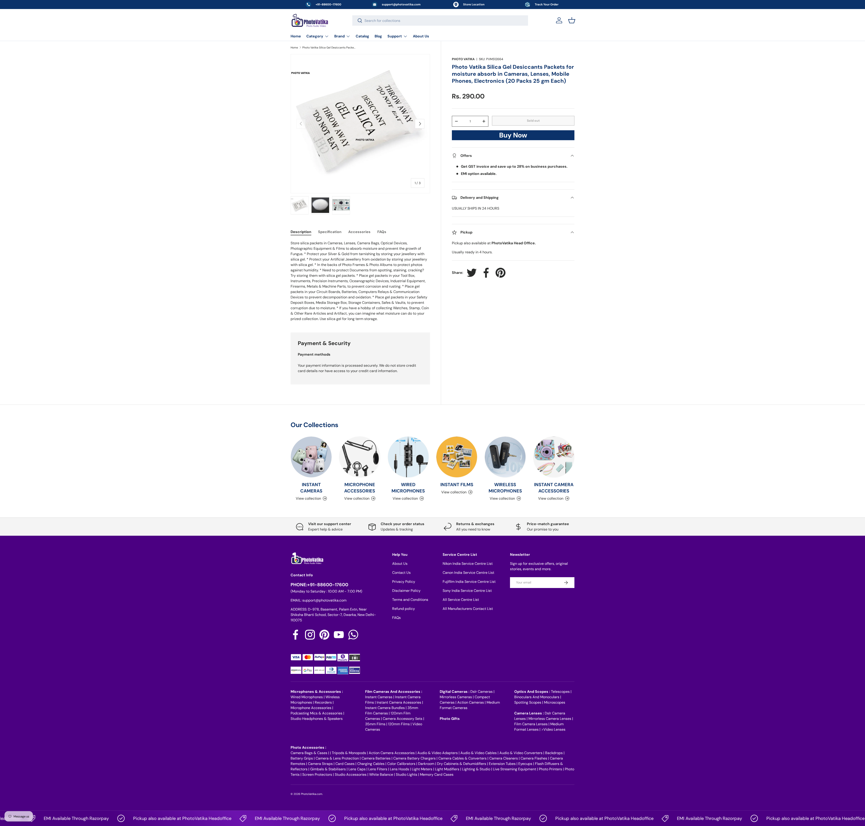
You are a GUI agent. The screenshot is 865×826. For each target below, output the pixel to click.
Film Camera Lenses (531, 724)
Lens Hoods (399, 769)
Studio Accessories (350, 774)
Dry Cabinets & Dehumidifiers (461, 763)
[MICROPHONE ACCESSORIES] (359, 457)
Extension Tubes (502, 763)
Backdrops (554, 752)
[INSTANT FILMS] (456, 457)
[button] (572, 20)
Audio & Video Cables (478, 752)
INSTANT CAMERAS (311, 488)
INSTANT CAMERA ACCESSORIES (554, 488)
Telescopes (560, 691)
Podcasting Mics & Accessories (316, 713)
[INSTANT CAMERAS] (311, 457)
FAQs (396, 617)
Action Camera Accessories (392, 752)
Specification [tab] (329, 231)
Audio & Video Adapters (437, 752)
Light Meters (422, 769)
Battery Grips (302, 758)
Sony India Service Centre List (467, 590)
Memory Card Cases (436, 774)
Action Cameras (470, 702)
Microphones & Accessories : (317, 691)
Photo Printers (550, 769)
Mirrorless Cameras (456, 697)
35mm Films (375, 724)
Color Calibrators (401, 763)
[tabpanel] (360, 281)
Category (314, 36)
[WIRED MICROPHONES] (408, 457)
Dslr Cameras (481, 691)
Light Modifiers (447, 769)
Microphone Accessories (311, 707)
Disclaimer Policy (406, 590)
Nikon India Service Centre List (468, 563)
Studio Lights (406, 774)
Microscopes (554, 702)
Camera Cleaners (503, 758)
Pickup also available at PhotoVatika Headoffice (156, 818)
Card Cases (345, 763)
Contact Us (401, 572)
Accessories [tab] (359, 231)
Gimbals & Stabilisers (328, 769)
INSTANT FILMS (456, 484)
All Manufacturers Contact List (468, 608)
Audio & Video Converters (520, 752)
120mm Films (399, 724)
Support (394, 36)
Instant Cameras (378, 697)
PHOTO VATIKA (463, 59)
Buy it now (513, 136)
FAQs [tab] (381, 231)
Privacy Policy (403, 581)
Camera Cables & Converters (462, 758)
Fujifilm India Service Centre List (469, 581)
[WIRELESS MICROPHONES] (505, 457)
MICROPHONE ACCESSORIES (359, 488)
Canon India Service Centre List (468, 572)
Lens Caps (357, 769)
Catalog (362, 36)
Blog (378, 36)
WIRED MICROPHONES (408, 488)
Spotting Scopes (527, 702)
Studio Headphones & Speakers (317, 718)
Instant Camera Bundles (385, 707)
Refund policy (403, 608)
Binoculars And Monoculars (536, 697)
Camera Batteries (376, 758)
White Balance (381, 774)
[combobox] (440, 20)
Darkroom (426, 763)
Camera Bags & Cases (309, 752)
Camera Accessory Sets (402, 718)
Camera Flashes (534, 758)
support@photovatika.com (324, 600)
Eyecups (525, 763)
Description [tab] (301, 231)
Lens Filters (377, 769)
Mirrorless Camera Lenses (549, 718)
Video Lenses (554, 729)
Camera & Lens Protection (337, 758)
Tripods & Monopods (349, 752)
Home (296, 36)
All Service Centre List (461, 599)
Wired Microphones (307, 697)
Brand (339, 36)
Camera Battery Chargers (414, 758)
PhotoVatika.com (311, 794)
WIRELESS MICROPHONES (505, 488)
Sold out (533, 121)
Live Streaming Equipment (514, 769)
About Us (421, 36)
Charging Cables (371, 763)
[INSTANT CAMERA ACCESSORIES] (553, 457)
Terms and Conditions (410, 599)
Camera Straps (320, 763)
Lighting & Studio (476, 769)
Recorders (323, 702)
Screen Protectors (317, 774)
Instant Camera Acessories (399, 702)
